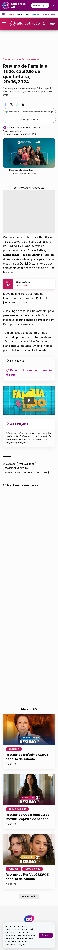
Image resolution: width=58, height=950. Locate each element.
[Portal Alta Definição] (29, 919)
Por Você (14, 869)
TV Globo (42, 472)
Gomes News (23, 14)
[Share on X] (11, 104)
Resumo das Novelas (16, 468)
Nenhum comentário (12, 131)
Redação (15, 127)
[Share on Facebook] (5, 104)
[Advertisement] (29, 42)
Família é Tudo (13, 59)
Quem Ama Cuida (17, 809)
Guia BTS (36, 14)
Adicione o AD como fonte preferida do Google (31, 111)
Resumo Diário (33, 59)
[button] (46, 935)
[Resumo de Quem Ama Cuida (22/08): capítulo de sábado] (29, 789)
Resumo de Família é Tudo (19, 472)
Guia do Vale (48, 14)
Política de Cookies (15, 935)
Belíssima (14, 749)
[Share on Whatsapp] (17, 104)
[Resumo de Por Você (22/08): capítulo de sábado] (29, 849)
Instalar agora (40, 5)
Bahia (12, 14)
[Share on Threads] (23, 104)
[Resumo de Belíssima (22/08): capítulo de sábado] (29, 729)
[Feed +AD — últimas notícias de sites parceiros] (4, 14)
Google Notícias (30, 119)
